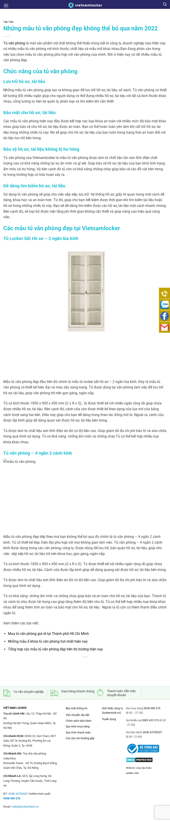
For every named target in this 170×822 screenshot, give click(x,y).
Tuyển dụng (109, 719)
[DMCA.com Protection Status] (139, 758)
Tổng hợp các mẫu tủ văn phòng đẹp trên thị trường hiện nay (55, 649)
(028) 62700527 (152, 732)
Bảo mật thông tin (76, 708)
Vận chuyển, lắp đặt (77, 715)
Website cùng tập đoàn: (139, 768)
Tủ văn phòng (14, 43)
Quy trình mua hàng (78, 726)
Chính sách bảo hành (78, 720)
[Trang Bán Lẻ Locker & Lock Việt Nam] (85, 5)
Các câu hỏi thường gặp (80, 738)
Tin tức (8, 22)
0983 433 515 (150, 720)
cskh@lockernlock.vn (25, 806)
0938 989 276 (152, 708)
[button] (6, 5)
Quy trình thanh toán (78, 732)
